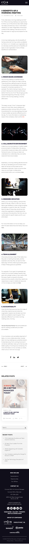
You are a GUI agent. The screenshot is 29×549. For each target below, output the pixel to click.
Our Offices (14, 481)
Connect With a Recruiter (14, 492)
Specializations (15, 476)
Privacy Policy (10, 540)
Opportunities (14, 479)
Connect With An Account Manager (14, 489)
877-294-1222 (14, 494)
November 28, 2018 (8, 15)
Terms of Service (19, 540)
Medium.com (6, 44)
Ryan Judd (20, 15)
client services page (14, 349)
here (22, 172)
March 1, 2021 (7, 410)
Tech (16, 418)
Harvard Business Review (8, 325)
